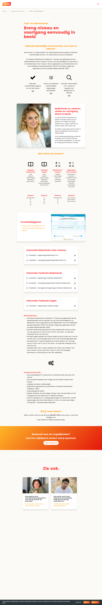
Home (4, 11)
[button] (98, 4)
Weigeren (86, 602)
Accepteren (95, 602)
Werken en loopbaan (17, 11)
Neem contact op (51, 443)
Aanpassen (78, 602)
